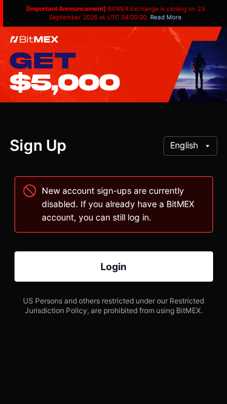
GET (43, 59)
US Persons (42, 300)
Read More (166, 17)
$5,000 (65, 81)
